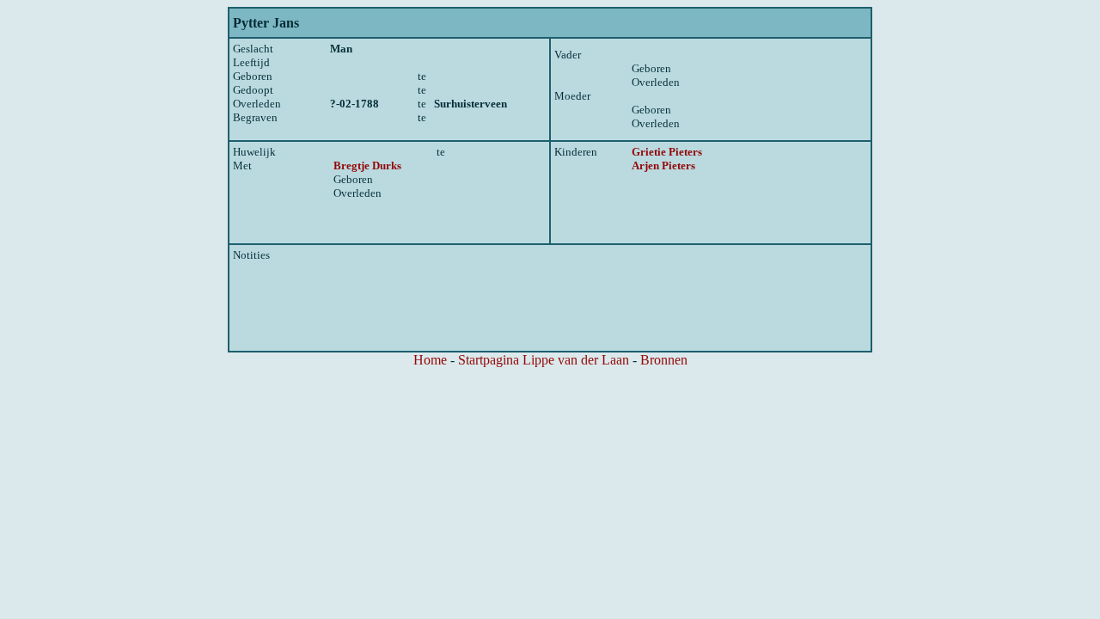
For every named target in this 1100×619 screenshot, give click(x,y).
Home (430, 359)
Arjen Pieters (663, 165)
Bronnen (664, 359)
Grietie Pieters (667, 151)
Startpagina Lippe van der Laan (543, 359)
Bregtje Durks (367, 165)
